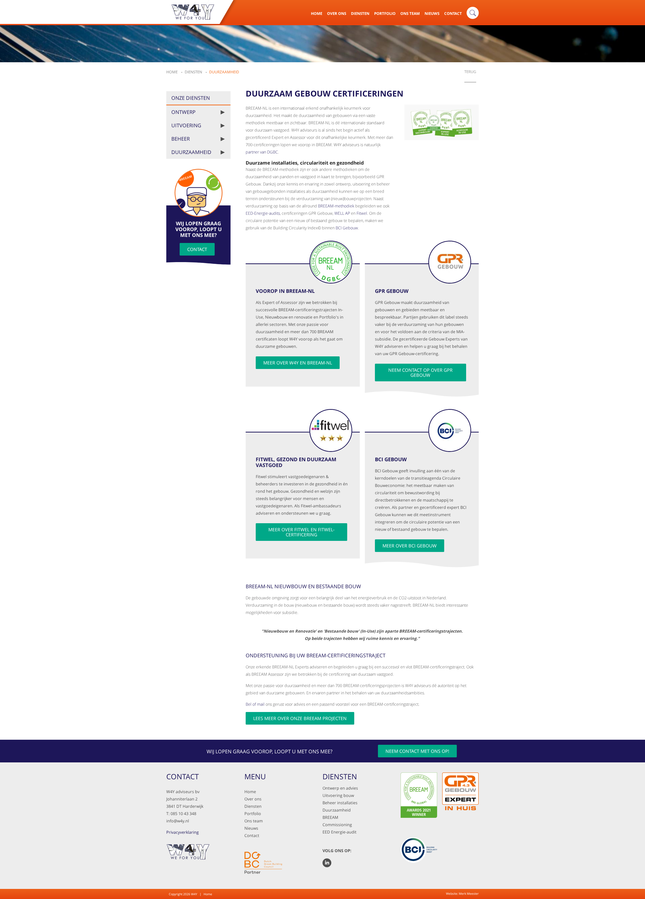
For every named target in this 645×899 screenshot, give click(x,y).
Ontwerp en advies (340, 788)
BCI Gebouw (347, 228)
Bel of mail (255, 704)
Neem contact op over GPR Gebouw (420, 372)
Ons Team (410, 13)
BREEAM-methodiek (336, 206)
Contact (453, 13)
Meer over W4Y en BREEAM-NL (297, 363)
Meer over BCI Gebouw (409, 546)
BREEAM (330, 817)
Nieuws (432, 13)
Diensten (360, 13)
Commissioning (337, 824)
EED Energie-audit (339, 832)
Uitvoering (186, 125)
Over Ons (336, 13)
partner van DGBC (262, 152)
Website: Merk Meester (462, 893)
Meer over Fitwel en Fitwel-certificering (301, 532)
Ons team (253, 821)
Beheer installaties (340, 802)
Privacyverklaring (182, 832)
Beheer (180, 138)
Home (316, 13)
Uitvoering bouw (338, 795)
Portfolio (385, 13)
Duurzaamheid (191, 152)
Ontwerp (183, 112)
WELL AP (342, 213)
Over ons (253, 799)
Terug (470, 72)
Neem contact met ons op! (417, 751)
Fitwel (362, 213)
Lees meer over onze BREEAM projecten (300, 718)
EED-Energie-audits (263, 213)
